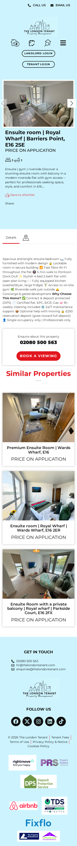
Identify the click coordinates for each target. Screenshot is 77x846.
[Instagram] (38, 721)
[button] (71, 103)
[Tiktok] (61, 721)
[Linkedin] (50, 721)
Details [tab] (11, 237)
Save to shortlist (22, 195)
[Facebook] (16, 721)
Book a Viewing (38, 356)
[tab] (25, 238)
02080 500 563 (38, 342)
